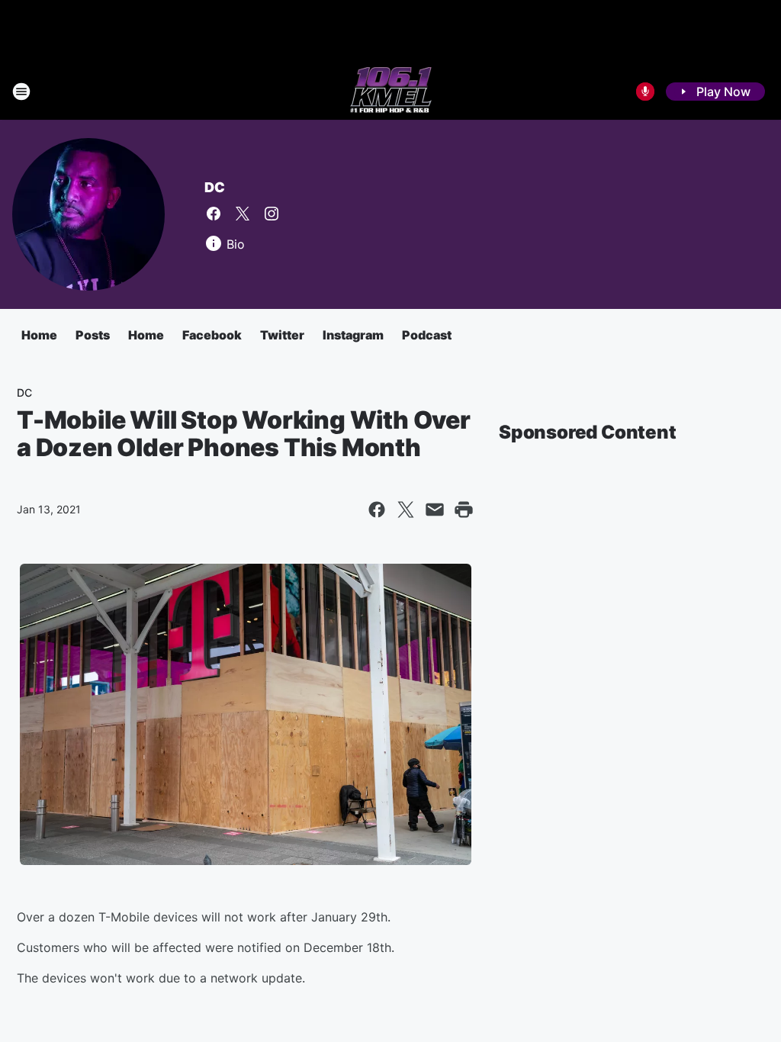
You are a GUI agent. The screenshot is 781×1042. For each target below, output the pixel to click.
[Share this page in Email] (434, 509)
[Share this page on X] (405, 509)
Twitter (282, 335)
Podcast (427, 335)
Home (39, 335)
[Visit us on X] (242, 213)
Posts (93, 335)
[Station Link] (391, 91)
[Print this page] (463, 509)
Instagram (353, 335)
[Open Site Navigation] (21, 91)
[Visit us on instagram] (271, 213)
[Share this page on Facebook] (376, 509)
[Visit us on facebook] (213, 213)
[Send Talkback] (645, 91)
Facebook (212, 335)
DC (214, 187)
